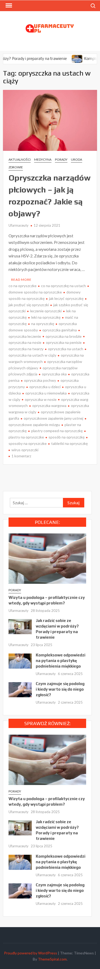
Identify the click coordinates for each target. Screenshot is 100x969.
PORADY (61, 159)
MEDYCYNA (42, 159)
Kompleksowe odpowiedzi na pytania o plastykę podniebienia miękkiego (60, 660)
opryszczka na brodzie (64, 336)
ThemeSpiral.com (52, 959)
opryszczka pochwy (40, 380)
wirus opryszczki (24, 450)
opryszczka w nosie (41, 399)
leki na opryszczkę (46, 317)
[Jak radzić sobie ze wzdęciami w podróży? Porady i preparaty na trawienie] (20, 626)
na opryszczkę (42, 323)
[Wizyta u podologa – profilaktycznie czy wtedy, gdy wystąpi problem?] (47, 558)
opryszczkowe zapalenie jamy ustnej (53, 418)
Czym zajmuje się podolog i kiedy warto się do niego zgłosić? (60, 689)
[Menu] (8, 5)
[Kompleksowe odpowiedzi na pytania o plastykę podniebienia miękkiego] (68, 58)
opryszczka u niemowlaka (46, 393)
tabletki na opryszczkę (69, 443)
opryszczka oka (54, 374)
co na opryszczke (23, 285)
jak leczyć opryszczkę (66, 298)
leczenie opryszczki (46, 311)
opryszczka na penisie (64, 342)
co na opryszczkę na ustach (63, 285)
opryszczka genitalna (59, 330)
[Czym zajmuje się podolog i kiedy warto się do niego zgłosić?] (20, 689)
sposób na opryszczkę (67, 437)
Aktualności (20, 159)
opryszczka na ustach (65, 349)
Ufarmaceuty (19, 225)
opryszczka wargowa (49, 405)
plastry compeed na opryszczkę (57, 430)
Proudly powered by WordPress (30, 953)
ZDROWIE (16, 167)
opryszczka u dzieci (45, 386)
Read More (21, 280)
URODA (76, 159)
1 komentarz (21, 456)
